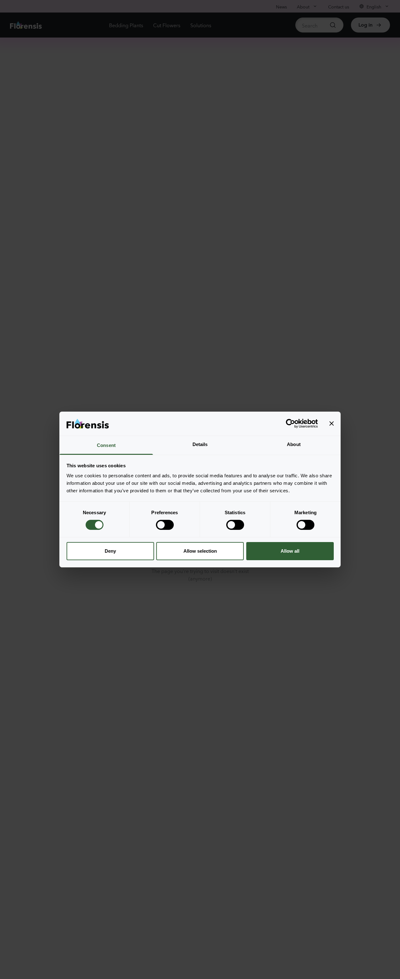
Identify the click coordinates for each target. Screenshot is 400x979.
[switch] (165, 525)
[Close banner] (331, 423)
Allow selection (200, 551)
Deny (110, 551)
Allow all (290, 551)
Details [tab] (200, 444)
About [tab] (294, 444)
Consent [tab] (106, 445)
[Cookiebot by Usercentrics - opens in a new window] (290, 423)
